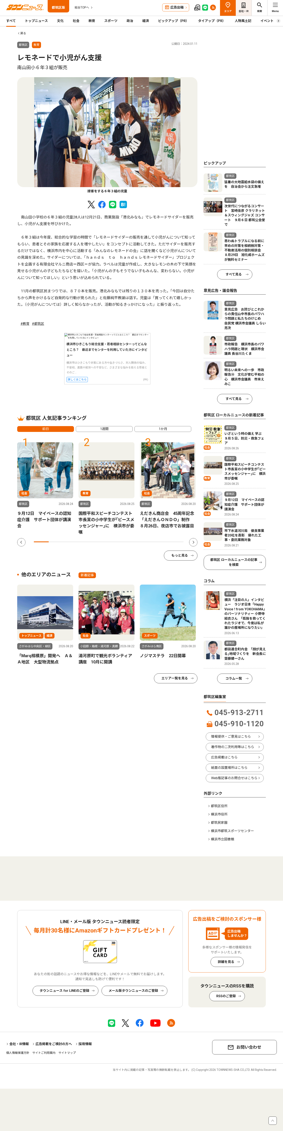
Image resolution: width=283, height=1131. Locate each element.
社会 (76, 21)
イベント (267, 21)
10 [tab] (176, 541)
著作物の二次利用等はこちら (232, 747)
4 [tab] (86, 541)
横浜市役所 (219, 814)
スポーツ (110, 21)
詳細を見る (226, 962)
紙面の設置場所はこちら (229, 768)
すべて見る (234, 274)
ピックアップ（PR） (173, 21)
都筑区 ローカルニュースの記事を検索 (233, 562)
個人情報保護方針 (17, 1052)
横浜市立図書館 (222, 839)
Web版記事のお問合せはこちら (234, 778)
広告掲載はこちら (224, 757)
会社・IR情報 (19, 1044)
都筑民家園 (219, 823)
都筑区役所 (219, 806)
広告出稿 (177, 7)
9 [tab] (161, 541)
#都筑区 (38, 324)
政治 (130, 21)
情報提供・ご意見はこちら (231, 737)
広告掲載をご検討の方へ (53, 1044)
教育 (91, 21)
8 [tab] (146, 541)
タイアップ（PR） (212, 21)
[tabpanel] (107, 135)
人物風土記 (243, 21)
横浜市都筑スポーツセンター (232, 831)
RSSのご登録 (226, 996)
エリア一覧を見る (174, 678)
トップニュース (36, 21)
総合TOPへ (82, 7)
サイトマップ (67, 1052)
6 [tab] (116, 541)
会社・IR (244, 11)
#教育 (25, 324)
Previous (21, 542)
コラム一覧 (233, 678)
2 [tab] (56, 541)
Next (193, 542)
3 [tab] (71, 541)
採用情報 (85, 1044)
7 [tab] (131, 541)
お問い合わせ (248, 1047)
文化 (60, 21)
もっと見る (179, 555)
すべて (11, 21)
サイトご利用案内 (44, 1052)
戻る (23, 33)
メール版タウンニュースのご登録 (133, 991)
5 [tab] (101, 541)
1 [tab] (41, 541)
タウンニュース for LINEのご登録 (64, 991)
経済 (145, 21)
